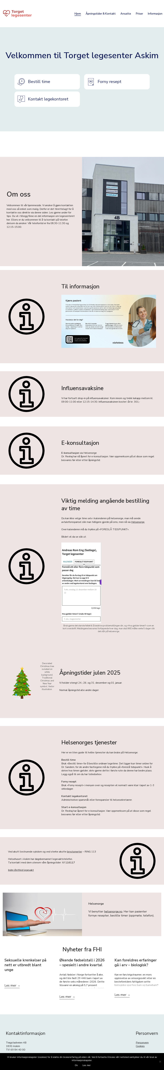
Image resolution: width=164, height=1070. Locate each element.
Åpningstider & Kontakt (101, 14)
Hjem (77, 14)
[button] (47, 81)
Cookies (140, 1046)
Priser (139, 14)
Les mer (86, 1065)
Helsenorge (137, 522)
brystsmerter (74, 851)
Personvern (142, 1042)
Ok (76, 1065)
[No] (160, 1061)
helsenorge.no (113, 911)
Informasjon (155, 14)
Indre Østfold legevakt (21, 870)
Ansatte (125, 14)
